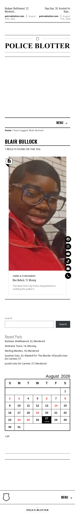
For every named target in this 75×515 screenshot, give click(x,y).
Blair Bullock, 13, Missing (24, 280)
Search (8, 318)
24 (19, 419)
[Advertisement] (37, 88)
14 (56, 405)
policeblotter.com (14, 16)
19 (37, 412)
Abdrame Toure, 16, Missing (20, 346)
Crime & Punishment (24, 275)
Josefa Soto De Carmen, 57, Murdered (26, 363)
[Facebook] (68, 239)
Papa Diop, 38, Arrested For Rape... (57, 9)
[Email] (68, 268)
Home (8, 130)
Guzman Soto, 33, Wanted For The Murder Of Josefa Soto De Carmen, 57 (36, 357)
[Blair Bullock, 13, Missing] (37, 213)
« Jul (7, 436)
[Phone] (68, 276)
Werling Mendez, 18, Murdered (22, 350)
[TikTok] (68, 261)
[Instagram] (68, 246)
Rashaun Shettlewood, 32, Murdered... (17, 9)
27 (46, 418)
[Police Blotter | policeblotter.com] (6, 497)
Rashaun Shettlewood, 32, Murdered (25, 341)
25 (28, 419)
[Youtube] (68, 254)
